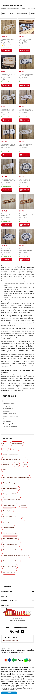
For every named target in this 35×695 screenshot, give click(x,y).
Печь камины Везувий (9, 566)
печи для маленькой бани (10, 454)
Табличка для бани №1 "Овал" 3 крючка (25, 144)
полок (27, 459)
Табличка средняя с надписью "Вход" (26, 214)
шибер (25, 464)
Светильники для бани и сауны (12, 516)
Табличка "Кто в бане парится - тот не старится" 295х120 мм (8, 144)
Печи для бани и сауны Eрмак (11, 483)
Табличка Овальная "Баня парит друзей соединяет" (24, 179)
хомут (16, 464)
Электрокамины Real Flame (11, 561)
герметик (14, 449)
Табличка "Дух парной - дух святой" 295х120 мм (26, 110)
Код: (2, 43)
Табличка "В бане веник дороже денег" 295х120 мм (8, 179)
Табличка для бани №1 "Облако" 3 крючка (7, 40)
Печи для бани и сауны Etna (11, 544)
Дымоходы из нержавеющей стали (13, 522)
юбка (4, 469)
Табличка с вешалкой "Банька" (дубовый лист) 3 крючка (26, 40)
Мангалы (23, 505)
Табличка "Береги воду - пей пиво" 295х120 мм (26, 75)
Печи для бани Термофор (10, 488)
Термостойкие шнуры (9, 505)
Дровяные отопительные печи (11, 499)
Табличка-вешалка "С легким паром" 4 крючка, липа (8, 75)
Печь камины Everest (9, 572)
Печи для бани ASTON (9, 494)
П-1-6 (4, 443)
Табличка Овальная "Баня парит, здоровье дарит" (25, 249)
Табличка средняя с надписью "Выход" (8, 214)
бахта (5, 449)
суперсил (6, 464)
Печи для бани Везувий (10, 538)
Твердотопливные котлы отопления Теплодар (16, 555)
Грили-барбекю (7, 510)
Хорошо (9, 692)
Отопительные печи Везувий (11, 550)
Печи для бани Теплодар (10, 533)
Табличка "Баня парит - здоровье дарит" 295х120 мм (8, 110)
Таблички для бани (8, 527)
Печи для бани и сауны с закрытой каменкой (16, 477)
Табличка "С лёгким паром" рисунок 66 (8, 249)
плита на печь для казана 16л (11, 459)
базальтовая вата (17, 443)
